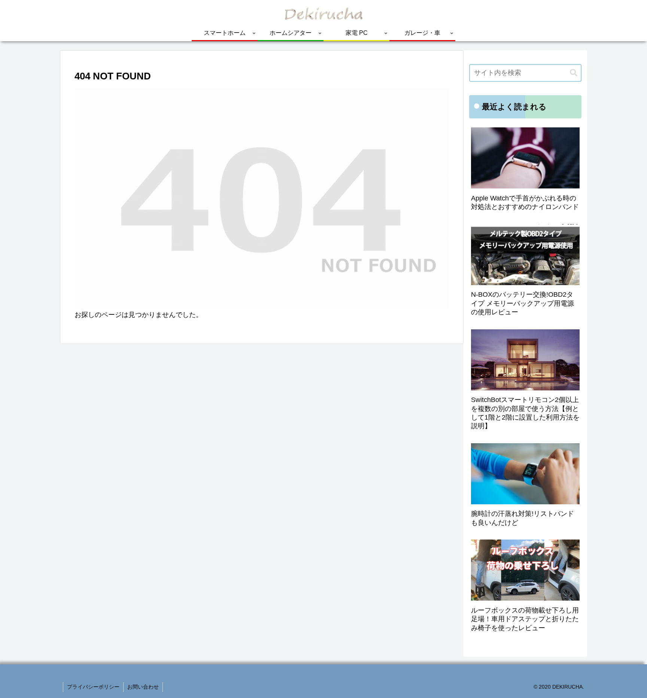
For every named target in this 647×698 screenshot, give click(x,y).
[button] (573, 73)
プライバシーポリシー (93, 687)
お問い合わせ (143, 687)
